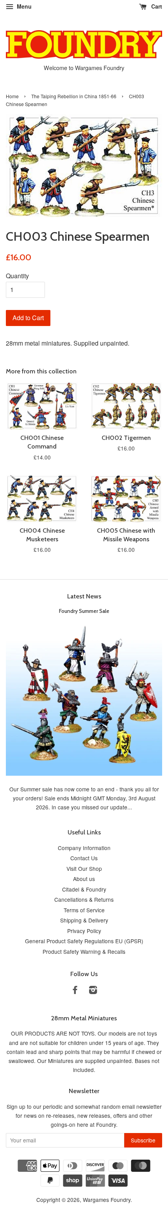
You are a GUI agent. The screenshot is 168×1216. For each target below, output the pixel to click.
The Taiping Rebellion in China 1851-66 (73, 96)
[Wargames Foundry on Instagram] (93, 991)
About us (84, 879)
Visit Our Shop (84, 868)
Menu (23, 6)
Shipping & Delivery (84, 920)
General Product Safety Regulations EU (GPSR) (84, 941)
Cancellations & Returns (84, 899)
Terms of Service (84, 910)
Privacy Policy (84, 931)
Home (12, 96)
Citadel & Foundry (84, 889)
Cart (156, 6)
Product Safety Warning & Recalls (84, 951)
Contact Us (84, 858)
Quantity (17, 275)
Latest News (84, 596)
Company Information (84, 848)
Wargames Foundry (106, 1199)
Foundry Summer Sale (84, 611)
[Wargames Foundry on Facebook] (75, 991)
